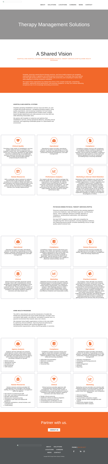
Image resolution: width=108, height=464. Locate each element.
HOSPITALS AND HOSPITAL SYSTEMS (29, 58)
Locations (63, 4)
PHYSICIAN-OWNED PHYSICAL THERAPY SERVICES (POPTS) (61, 58)
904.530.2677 (82, 447)
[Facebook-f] (73, 451)
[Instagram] (84, 451)
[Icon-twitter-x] (77, 451)
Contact (89, 4)
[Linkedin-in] (80, 451)
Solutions (52, 4)
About (42, 4)
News (81, 4)
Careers (73, 4)
